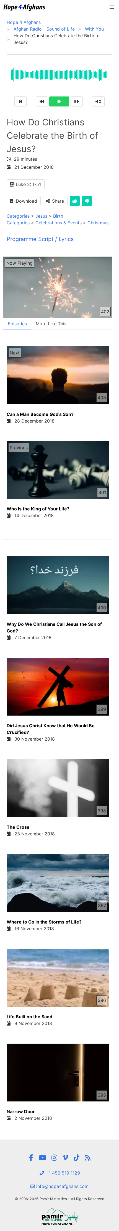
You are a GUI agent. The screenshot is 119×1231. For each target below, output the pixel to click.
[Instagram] (54, 1158)
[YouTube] (42, 1158)
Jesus (41, 216)
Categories (18, 216)
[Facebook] (31, 1158)
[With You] (87, 1158)
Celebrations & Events (58, 222)
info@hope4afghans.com (62, 1186)
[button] (112, 7)
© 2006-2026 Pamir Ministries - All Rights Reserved (59, 1199)
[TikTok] (76, 1158)
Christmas (97, 222)
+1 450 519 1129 (62, 1173)
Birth (58, 216)
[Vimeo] (65, 1158)
